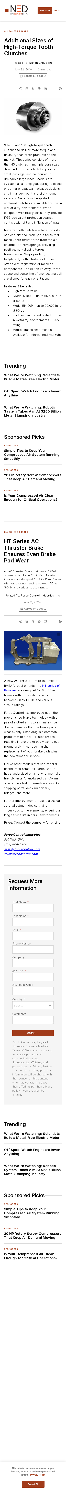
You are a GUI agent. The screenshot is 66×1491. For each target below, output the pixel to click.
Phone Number (22, 943)
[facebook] (21, 88)
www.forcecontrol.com (21, 854)
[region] (33, 1476)
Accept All (33, 1484)
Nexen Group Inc (40, 62)
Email (16, 929)
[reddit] (39, 88)
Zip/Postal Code (22, 984)
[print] (60, 88)
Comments (19, 1014)
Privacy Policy (37, 1475)
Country (18, 999)
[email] (45, 88)
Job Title (19, 971)
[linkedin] (27, 88)
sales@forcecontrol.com (22, 849)
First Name (20, 902)
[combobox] (33, 1005)
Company (18, 957)
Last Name (20, 916)
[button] (6, 10)
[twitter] (33, 88)
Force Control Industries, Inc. (41, 595)
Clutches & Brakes (16, 31)
